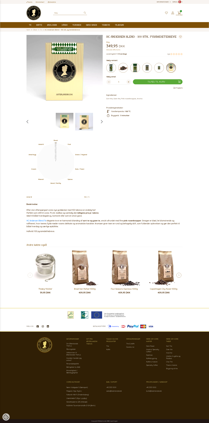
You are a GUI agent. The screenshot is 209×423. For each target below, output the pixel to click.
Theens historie (171, 365)
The (107, 346)
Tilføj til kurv (156, 81)
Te (30, 25)
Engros (52, 2)
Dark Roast (150, 346)
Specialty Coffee (152, 365)
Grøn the (169, 349)
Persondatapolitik (72, 364)
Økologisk (52, 25)
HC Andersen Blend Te (36, 220)
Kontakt (40, 2)
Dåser (64, 25)
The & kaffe (130, 344)
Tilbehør (119, 25)
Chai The (169, 362)
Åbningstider (71, 349)
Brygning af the (172, 368)
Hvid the (169, 353)
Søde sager (91, 25)
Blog (30, 2)
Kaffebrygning (151, 358)
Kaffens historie (151, 362)
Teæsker (76, 25)
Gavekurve (130, 347)
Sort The (169, 346)
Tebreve (106, 25)
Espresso (149, 355)
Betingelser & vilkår (73, 367)
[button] (100, 121)
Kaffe (39, 25)
